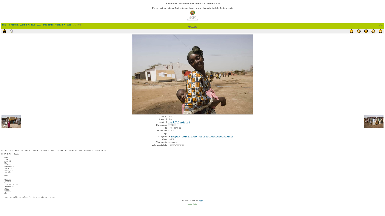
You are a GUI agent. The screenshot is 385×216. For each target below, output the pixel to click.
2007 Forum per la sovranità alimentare (54, 25)
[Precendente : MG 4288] (358, 31)
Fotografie (13, 25)
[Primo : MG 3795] (351, 31)
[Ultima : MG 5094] (380, 31)
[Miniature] (366, 31)
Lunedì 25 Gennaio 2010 (179, 122)
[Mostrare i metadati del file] (11, 31)
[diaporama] (4, 31)
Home (4, 25)
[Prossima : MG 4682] (373, 31)
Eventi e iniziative (27, 25)
